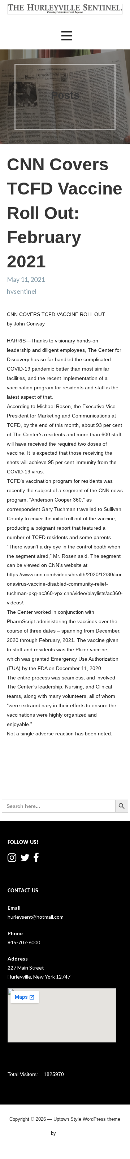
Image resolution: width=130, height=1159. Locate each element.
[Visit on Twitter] (25, 859)
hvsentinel (21, 291)
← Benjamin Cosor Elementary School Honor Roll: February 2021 (28, 780)
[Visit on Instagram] (12, 859)
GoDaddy (68, 1133)
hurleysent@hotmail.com (36, 917)
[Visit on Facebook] (36, 859)
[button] (67, 36)
